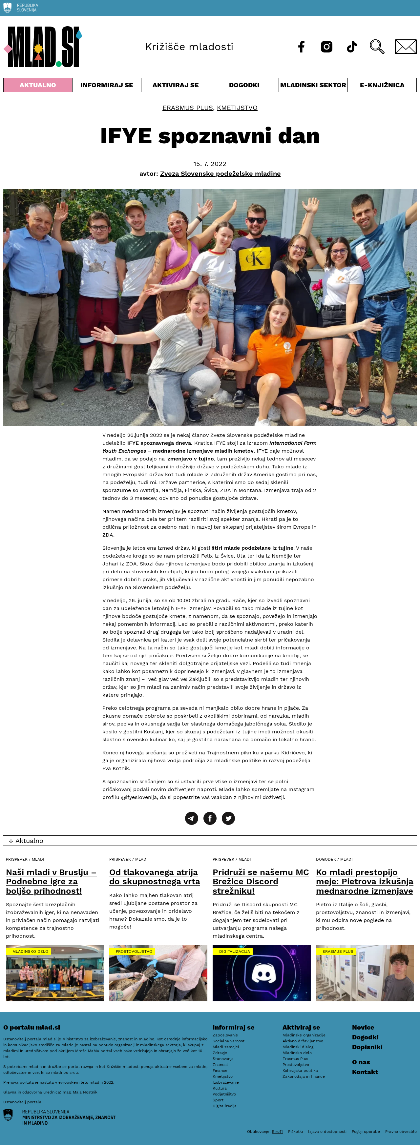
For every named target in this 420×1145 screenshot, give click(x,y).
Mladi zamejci (226, 1047)
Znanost (220, 1064)
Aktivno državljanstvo (303, 1041)
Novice (363, 1027)
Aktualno (39, 86)
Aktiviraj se (175, 86)
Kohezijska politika (300, 1070)
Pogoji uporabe (366, 1131)
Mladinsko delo (30, 951)
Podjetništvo (224, 1094)
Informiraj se (107, 86)
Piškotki (295, 1131)
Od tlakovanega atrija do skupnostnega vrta (154, 877)
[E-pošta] (406, 46)
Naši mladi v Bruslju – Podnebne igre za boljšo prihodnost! (51, 881)
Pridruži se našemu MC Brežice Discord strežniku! (261, 881)
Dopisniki (367, 1047)
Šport (218, 1100)
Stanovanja (223, 1058)
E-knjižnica (382, 85)
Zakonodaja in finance (304, 1076)
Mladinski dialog (298, 1047)
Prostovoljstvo (134, 951)
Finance (220, 1070)
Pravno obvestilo (401, 1131)
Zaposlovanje (225, 1035)
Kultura (220, 1088)
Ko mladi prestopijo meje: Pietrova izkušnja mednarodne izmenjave (364, 881)
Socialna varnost (228, 1041)
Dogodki (244, 85)
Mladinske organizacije (304, 1035)
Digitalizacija (234, 951)
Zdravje (220, 1053)
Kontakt (365, 1072)
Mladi (38, 859)
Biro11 (277, 1131)
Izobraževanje (226, 1082)
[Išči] (377, 46)
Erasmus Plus (187, 108)
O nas (361, 1062)
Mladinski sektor (313, 86)
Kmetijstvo (237, 108)
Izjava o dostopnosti (327, 1131)
